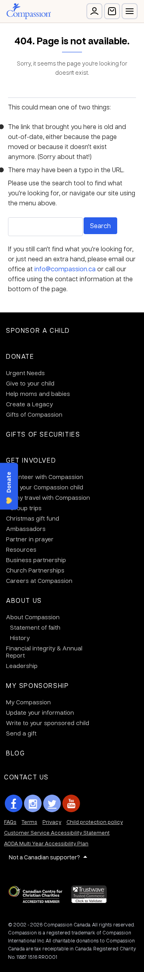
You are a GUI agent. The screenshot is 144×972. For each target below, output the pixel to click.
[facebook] (13, 803)
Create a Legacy (29, 404)
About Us (24, 600)
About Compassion (33, 617)
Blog (15, 753)
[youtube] (71, 803)
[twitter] (52, 803)
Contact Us (26, 777)
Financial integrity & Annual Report (44, 651)
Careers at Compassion (39, 580)
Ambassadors (26, 529)
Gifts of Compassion (34, 414)
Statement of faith (35, 627)
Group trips (26, 508)
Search (100, 225)
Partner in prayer (30, 539)
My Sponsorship (37, 685)
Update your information (40, 712)
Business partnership (36, 560)
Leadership (22, 666)
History (20, 638)
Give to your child (30, 383)
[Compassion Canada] (28, 11)
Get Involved (31, 460)
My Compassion (28, 702)
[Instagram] (33, 803)
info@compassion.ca (65, 268)
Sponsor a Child (38, 330)
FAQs (10, 821)
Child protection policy (94, 821)
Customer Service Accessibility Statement (57, 832)
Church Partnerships (35, 570)
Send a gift (21, 733)
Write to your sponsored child (47, 723)
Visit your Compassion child (44, 487)
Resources (21, 549)
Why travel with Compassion (50, 497)
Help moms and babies (38, 394)
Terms (29, 821)
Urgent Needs (25, 373)
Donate (20, 356)
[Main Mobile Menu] (130, 11)
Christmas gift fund (32, 518)
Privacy (51, 821)
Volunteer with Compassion (44, 477)
